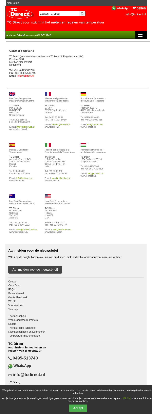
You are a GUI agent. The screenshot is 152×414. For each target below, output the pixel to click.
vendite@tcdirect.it (61, 178)
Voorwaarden (15, 305)
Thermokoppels (17, 315)
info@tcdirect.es (24, 178)
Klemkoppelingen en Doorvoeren (26, 331)
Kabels (12, 323)
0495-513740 (25, 358)
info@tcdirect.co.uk (25, 127)
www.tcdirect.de (88, 127)
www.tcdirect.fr (52, 127)
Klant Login (13, 3)
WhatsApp (123, 8)
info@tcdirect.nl (136, 14)
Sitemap (13, 309)
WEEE (12, 301)
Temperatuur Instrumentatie (24, 335)
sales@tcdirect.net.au (26, 229)
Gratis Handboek (18, 297)
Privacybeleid (16, 293)
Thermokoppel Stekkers (22, 327)
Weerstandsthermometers (23, 319)
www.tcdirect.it (52, 180)
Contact (12, 281)
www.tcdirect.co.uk (18, 129)
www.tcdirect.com (53, 232)
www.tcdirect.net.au (18, 232)
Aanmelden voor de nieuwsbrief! (35, 269)
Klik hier (127, 398)
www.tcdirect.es (17, 180)
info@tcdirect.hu (95, 173)
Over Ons (13, 285)
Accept (78, 408)
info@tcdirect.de (95, 124)
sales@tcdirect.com (60, 229)
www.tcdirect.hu (88, 176)
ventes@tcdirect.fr (61, 124)
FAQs (11, 289)
